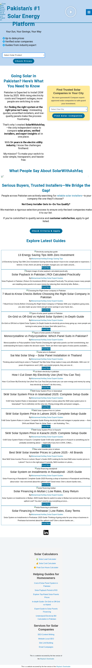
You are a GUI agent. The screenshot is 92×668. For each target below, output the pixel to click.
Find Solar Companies (68, 116)
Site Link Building (46, 643)
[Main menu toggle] (89, 12)
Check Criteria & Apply (46, 231)
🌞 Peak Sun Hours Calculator (46, 567)
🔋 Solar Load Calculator (46, 559)
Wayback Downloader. (47, 659)
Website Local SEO (46, 639)
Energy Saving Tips (55, 259)
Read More (46, 268)
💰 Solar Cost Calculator (46, 563)
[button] (3, 176)
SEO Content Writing (46, 634)
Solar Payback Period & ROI (46, 590)
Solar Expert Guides (55, 278)
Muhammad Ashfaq (39, 259)
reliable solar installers (69, 195)
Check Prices (23, 61)
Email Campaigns (46, 647)
